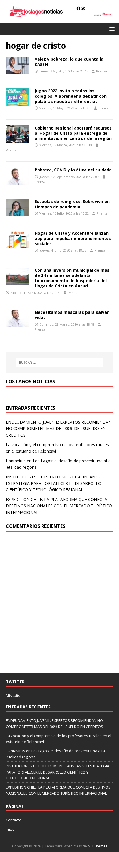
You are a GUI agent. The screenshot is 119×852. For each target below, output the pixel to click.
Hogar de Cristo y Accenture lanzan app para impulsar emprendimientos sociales (73, 238)
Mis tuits (13, 695)
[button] (111, 28)
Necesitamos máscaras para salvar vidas (72, 314)
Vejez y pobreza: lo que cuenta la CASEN (69, 61)
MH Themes (97, 846)
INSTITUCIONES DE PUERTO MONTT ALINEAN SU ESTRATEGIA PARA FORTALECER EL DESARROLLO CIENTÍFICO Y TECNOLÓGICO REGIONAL (54, 483)
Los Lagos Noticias (30, 381)
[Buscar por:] (59, 362)
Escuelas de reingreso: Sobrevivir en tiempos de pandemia (72, 204)
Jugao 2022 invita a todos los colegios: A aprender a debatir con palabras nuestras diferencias (71, 96)
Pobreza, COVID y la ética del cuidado (73, 169)
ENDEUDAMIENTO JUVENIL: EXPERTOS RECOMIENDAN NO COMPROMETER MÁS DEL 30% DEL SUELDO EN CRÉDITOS (58, 428)
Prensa (101, 71)
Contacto (13, 820)
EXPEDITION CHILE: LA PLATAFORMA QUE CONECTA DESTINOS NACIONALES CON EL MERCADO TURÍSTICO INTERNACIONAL (59, 506)
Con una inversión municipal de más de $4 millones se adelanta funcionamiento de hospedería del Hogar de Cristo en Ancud (72, 278)
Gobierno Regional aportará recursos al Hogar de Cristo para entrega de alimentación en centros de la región (73, 133)
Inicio (10, 829)
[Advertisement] (59, 602)
